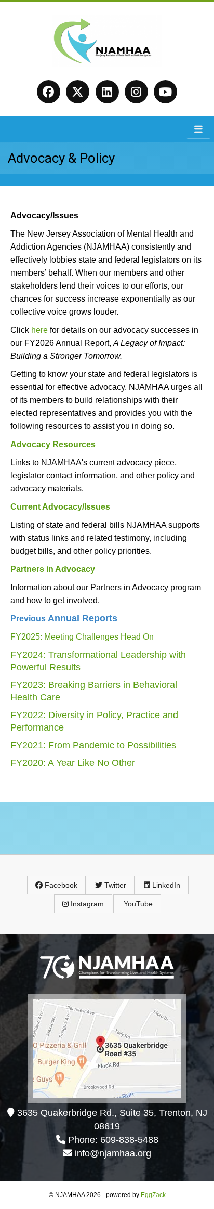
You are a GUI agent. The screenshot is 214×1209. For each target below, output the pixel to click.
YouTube (137, 904)
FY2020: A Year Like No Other (72, 763)
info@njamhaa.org (113, 1153)
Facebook (60, 885)
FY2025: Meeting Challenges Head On (82, 636)
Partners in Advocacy (52, 569)
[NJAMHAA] (107, 63)
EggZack (153, 1195)
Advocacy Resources (53, 444)
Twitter (114, 885)
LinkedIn (165, 885)
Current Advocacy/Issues (60, 506)
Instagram (86, 904)
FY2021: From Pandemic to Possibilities (93, 745)
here (39, 330)
